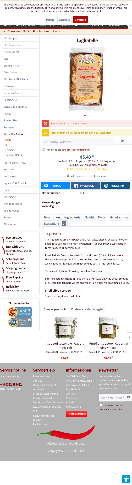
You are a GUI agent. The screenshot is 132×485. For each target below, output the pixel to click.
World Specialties (13, 203)
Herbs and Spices (13, 93)
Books (7, 190)
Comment (102, 176)
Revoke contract (77, 413)
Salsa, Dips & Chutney (15, 106)
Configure (80, 19)
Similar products (55, 309)
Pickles (7, 113)
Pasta (8, 140)
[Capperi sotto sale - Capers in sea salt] (65, 328)
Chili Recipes (10, 38)
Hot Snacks (10, 169)
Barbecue (9, 86)
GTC (35, 411)
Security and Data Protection (48, 402)
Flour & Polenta (13, 155)
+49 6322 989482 (11, 384)
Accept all (64, 19)
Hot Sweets (10, 176)
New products (11, 51)
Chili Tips (71, 393)
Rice (7, 145)
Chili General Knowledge (79, 380)
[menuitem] (8, 25)
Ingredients (72, 217)
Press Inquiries (41, 376)
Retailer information (43, 398)
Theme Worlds (11, 210)
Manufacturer (118, 217)
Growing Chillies (12, 65)
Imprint (37, 420)
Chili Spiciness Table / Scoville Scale (77, 387)
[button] (126, 479)
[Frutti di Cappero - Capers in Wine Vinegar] (108, 328)
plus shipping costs (96, 164)
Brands (7, 217)
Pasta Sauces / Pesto (15, 162)
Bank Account (40, 424)
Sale (6, 58)
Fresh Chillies (11, 120)
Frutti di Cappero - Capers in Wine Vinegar (108, 346)
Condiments (10, 99)
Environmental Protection (47, 407)
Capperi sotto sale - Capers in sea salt (65, 346)
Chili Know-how (12, 45)
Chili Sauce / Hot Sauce (16, 79)
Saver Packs (10, 197)
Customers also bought (87, 309)
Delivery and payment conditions (44, 387)
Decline (50, 19)
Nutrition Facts (95, 217)
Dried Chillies (11, 72)
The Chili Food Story (77, 376)
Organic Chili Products (15, 183)
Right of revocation (43, 415)
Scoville (70, 402)
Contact (37, 380)
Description (52, 217)
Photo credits (73, 407)
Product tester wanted (45, 393)
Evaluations (54, 223)
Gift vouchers (11, 224)
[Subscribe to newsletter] (128, 397)
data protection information (76, 149)
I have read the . (68, 149)
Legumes (10, 150)
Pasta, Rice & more (14, 134)
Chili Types (72, 398)
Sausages (9, 127)
